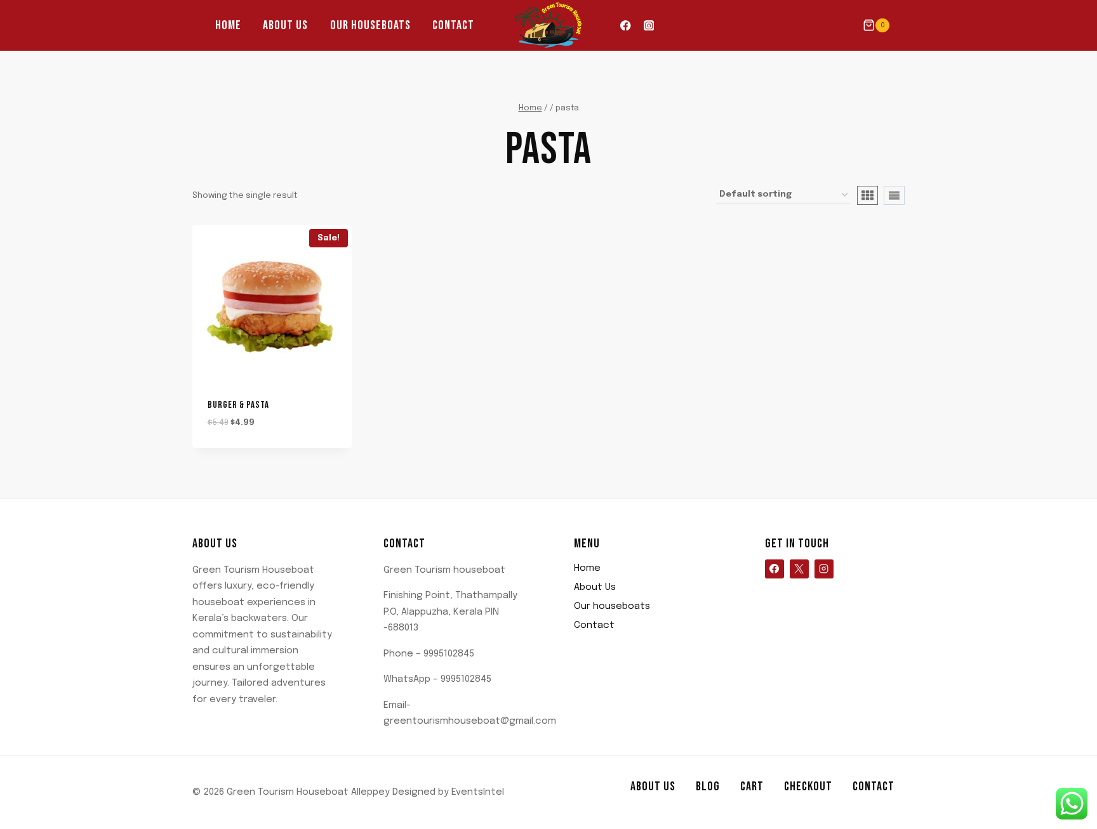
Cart (752, 786)
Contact (453, 25)
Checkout (808, 786)
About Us (285, 25)
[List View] (894, 195)
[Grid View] (867, 195)
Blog (708, 786)
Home (228, 25)
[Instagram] (648, 25)
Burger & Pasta (238, 405)
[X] (799, 568)
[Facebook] (625, 25)
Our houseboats (370, 25)
